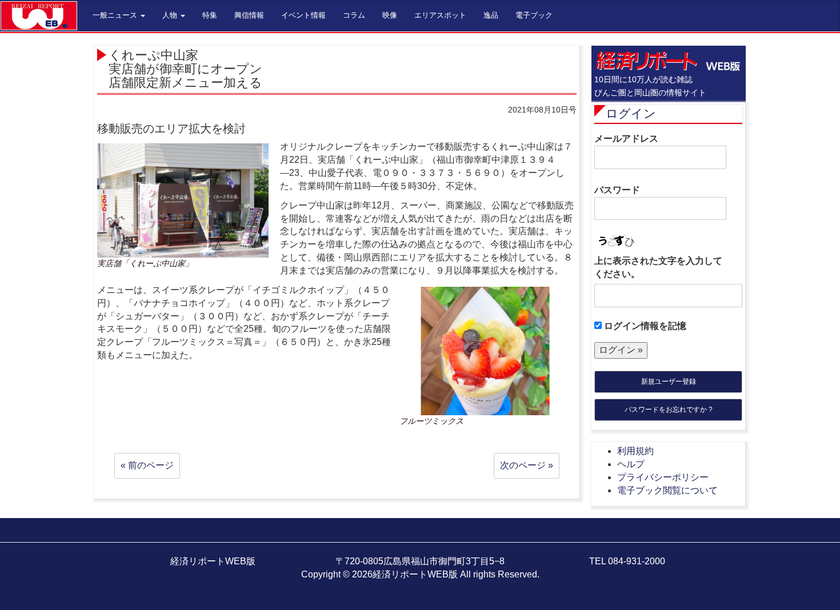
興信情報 (249, 15)
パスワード (617, 190)
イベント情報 (303, 15)
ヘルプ (631, 464)
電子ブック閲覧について (667, 490)
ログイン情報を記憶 (644, 326)
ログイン (631, 113)
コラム (354, 15)
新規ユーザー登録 (668, 382)
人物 (170, 15)
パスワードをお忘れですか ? (669, 410)
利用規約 (635, 451)
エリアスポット (440, 15)
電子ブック (534, 15)
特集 (209, 15)
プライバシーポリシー (663, 477)
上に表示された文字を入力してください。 (658, 267)
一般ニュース (116, 15)
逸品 (490, 15)
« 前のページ (147, 465)
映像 (389, 15)
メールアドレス (626, 138)
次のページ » (526, 465)
